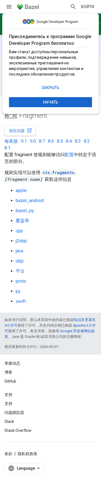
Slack (9, 421)
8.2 (87, 141)
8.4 (69, 141)
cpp (19, 230)
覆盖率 (22, 220)
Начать (50, 102)
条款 (8, 453)
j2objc (21, 240)
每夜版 (11, 141)
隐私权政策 (27, 453)
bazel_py (25, 210)
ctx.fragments (58, 172)
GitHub (10, 381)
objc (20, 261)
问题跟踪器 (14, 412)
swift (21, 301)
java (19, 251)
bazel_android (30, 200)
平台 (20, 271)
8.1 (7, 148)
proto (21, 281)
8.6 (51, 141)
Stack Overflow (17, 430)
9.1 (24, 141)
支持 (8, 403)
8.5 (60, 141)
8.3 (78, 141)
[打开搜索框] (73, 6)
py (18, 291)
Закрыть (50, 87)
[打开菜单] (9, 6)
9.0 (33, 141)
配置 (69, 154)
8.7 (42, 141)
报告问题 (20, 130)
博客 (8, 372)
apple (21, 190)
